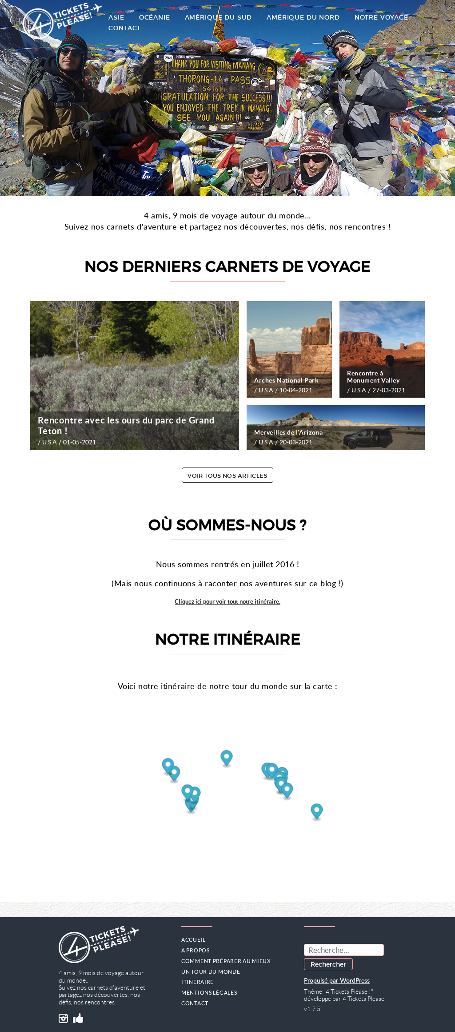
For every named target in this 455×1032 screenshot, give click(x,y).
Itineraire (197, 982)
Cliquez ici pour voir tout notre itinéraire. (227, 601)
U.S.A (49, 442)
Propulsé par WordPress (337, 981)
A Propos (195, 950)
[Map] (227, 793)
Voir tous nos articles (227, 475)
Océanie (154, 17)
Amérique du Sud (218, 17)
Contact (124, 28)
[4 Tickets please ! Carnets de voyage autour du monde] (62, 22)
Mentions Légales (209, 992)
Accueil (193, 939)
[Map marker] (227, 759)
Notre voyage (381, 17)
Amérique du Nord (303, 17)
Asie (116, 17)
